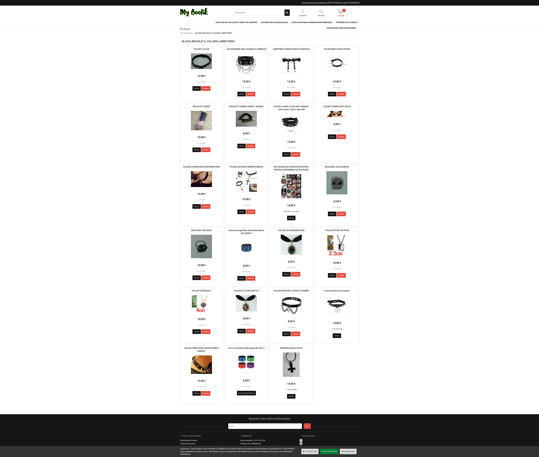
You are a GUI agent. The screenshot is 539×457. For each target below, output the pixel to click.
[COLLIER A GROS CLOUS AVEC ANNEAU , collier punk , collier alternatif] (291, 137)
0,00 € (341, 16)
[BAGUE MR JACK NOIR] (201, 260)
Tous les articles (186, 33)
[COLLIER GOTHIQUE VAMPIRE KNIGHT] (246, 194)
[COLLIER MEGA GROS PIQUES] (337, 77)
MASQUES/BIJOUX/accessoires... (342, 28)
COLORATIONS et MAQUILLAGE (274, 22)
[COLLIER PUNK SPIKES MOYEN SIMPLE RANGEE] (201, 376)
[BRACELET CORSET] (201, 132)
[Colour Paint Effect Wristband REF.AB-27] (246, 376)
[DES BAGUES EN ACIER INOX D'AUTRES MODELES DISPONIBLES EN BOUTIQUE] (291, 201)
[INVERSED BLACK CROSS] (291, 379)
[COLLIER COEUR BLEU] (201, 314)
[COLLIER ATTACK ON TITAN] (337, 258)
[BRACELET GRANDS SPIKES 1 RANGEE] (246, 129)
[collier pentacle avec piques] (337, 318)
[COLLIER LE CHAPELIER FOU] (246, 314)
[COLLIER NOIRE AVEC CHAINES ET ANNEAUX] (246, 77)
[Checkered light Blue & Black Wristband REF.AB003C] (246, 261)
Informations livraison (188, 440)
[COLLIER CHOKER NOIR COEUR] (337, 119)
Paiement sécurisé (187, 444)
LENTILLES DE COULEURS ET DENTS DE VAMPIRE (236, 22)
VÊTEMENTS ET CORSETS (347, 22)
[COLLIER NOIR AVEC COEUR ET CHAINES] (291, 317)
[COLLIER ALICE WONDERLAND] (291, 257)
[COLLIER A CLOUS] (201, 71)
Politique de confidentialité (250, 444)
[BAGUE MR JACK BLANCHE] (337, 196)
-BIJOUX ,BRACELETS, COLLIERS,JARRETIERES (213, 33)
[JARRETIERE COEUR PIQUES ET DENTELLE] (291, 77)
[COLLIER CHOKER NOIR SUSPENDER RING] (201, 189)
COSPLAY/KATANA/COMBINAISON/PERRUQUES (311, 22)
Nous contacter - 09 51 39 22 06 (252, 440)
